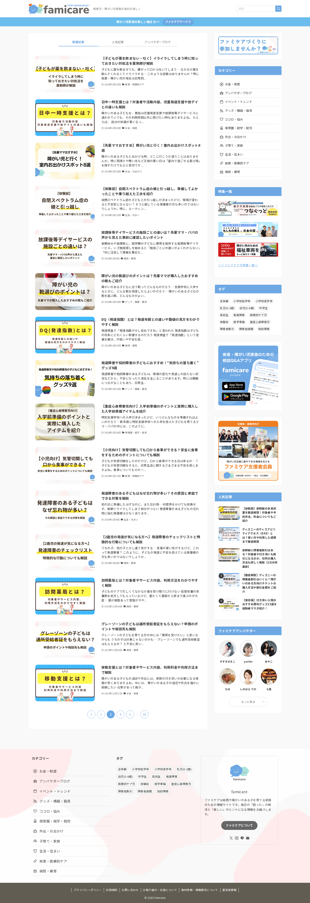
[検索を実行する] (278, 8)
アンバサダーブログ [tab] (157, 42)
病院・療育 (232, 172)
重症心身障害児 (260, 322)
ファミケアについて (239, 825)
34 (144, 714)
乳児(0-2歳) (227, 308)
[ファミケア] (59, 8)
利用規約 (111, 890)
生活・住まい (234, 154)
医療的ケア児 (258, 315)
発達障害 (239, 315)
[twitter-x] (231, 838)
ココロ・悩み (234, 119)
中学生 (263, 308)
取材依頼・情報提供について (199, 890)
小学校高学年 (264, 301)
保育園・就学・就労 (238, 128)
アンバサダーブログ (238, 93)
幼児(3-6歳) (247, 308)
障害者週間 (246, 329)
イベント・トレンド (238, 101)
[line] (242, 838)
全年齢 (224, 301)
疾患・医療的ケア (237, 163)
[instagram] (237, 838)
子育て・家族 (234, 145)
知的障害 (264, 329)
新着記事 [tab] (78, 42)
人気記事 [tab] (118, 42)
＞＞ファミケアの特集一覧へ (238, 265)
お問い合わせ (130, 890)
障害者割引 (227, 329)
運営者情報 (229, 890)
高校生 (224, 315)
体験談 (224, 322)
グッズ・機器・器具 (238, 110)
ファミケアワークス (178, 22)
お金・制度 (232, 84)
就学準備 (239, 322)
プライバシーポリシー (88, 890)
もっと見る (248, 702)
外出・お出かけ (235, 137)
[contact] (247, 838)
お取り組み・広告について (160, 890)
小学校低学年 (241, 301)
